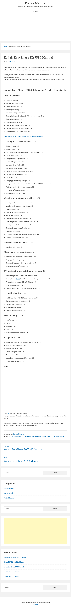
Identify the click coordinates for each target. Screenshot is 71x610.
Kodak (18, 279)
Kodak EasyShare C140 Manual (14, 567)
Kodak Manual (35, 3)
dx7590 (11, 436)
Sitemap (35, 604)
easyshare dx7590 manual (23, 436)
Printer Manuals (9, 498)
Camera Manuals (18, 434)
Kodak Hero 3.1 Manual (11, 572)
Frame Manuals (8, 493)
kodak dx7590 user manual (55, 436)
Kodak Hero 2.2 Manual (11, 577)
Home (5, 46)
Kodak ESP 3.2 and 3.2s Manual (14, 562)
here (8, 413)
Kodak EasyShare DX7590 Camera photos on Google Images (23, 136)
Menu (36, 11)
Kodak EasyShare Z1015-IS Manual (15, 557)
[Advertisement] (35, 28)
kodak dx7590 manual (39, 436)
